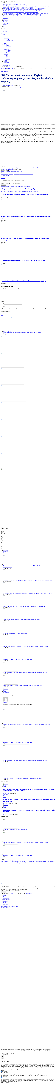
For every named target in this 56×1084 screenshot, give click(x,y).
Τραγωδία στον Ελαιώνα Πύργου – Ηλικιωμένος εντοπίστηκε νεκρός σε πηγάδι (20, 12)
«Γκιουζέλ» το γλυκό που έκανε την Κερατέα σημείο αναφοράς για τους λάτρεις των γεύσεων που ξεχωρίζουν (28, 580)
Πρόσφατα (5, 551)
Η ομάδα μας (6, 898)
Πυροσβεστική (51, 861)
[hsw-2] (13, 418)
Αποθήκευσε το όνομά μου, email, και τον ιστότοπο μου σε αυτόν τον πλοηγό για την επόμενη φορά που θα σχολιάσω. (28, 308)
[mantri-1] (12, 452)
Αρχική (4, 895)
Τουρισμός (8, 48)
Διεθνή (5, 61)
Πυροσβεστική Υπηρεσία (5, 862)
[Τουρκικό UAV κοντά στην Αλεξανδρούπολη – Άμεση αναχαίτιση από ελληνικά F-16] (14, 257)
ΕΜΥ (3, 168)
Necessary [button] (3, 1070)
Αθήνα (5, 861)
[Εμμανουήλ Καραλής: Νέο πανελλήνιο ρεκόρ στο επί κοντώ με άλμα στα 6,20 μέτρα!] (14, 278)
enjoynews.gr (13, 893)
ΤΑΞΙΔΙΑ (5, 44)
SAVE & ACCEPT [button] (5, 1082)
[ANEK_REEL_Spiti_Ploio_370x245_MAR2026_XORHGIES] (12, 467)
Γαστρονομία (9, 57)
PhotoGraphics (29, 893)
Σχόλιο (2, 298)
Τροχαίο (19, 863)
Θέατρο (7, 52)
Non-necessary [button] (4, 1076)
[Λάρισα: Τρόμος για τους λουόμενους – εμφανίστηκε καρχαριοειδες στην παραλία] (10, 617)
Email (2, 303)
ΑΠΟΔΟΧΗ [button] (12, 1053)
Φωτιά (22, 863)
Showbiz (8, 56)
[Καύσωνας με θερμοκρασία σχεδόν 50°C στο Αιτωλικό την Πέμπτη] (10, 658)
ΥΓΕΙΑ (5, 43)
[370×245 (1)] (13, 401)
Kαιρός (2, 861)
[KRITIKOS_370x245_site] (13, 352)
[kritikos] (12, 367)
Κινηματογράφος (9, 40)
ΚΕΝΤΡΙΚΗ (3, 68)
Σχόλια (4, 552)
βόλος (26, 862)
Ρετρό (7, 39)
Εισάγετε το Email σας (5, 183)
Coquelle (5, 702)
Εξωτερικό (8, 46)
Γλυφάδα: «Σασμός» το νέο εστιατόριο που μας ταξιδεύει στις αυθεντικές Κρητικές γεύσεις (24, 606)
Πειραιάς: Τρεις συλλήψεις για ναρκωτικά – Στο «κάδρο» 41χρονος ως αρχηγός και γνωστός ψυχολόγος (26, 5)
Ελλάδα (7, 45)
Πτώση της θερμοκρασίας (12, 168)
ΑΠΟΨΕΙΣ (6, 41)
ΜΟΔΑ (7, 55)
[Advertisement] (28, 156)
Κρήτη (31, 861)
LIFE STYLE (6, 54)
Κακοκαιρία (24, 861)
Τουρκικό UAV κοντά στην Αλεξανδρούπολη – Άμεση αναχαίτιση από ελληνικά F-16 (22, 14)
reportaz (11, 85)
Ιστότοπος (3, 306)
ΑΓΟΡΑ (8, 59)
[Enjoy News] (4, 28)
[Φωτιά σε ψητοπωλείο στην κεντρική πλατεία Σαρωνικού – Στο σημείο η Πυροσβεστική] (10, 684)
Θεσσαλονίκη (18, 861)
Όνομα (2, 301)
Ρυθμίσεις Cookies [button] (5, 1053)
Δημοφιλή (5, 550)
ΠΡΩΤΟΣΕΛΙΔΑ (10, 68)
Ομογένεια (6, 62)
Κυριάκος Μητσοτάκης (38, 861)
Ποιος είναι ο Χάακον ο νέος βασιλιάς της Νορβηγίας (14, 4)
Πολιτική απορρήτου (7, 899)
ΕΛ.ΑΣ (10, 861)
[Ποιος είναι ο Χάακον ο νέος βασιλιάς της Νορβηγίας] (10, 632)
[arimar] (13, 435)
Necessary (4, 1071)
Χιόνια (37, 168)
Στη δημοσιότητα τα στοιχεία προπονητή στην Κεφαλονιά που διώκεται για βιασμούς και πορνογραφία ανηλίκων (27, 10)
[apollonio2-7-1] (12, 384)
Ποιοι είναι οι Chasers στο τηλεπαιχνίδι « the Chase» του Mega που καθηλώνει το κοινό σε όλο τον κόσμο (27, 593)
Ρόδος (12, 862)
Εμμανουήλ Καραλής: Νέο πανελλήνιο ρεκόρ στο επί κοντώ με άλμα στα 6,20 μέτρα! (22, 15)
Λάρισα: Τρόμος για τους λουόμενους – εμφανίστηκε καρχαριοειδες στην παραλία (21, 619)
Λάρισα (44, 861)
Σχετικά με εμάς (6, 896)
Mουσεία (8, 51)
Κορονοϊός (28, 861)
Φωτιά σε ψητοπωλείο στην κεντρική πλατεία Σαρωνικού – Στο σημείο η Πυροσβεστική (22, 9)
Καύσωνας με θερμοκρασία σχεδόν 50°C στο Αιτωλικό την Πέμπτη (18, 7)
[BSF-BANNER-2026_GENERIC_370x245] (13, 484)
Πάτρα (47, 861)
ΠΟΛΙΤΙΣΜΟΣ (6, 49)
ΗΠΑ (14, 861)
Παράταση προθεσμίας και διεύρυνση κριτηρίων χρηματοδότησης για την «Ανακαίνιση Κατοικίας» (24, 8)
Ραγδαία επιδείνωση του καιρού (27, 168)
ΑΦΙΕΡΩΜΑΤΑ (6, 38)
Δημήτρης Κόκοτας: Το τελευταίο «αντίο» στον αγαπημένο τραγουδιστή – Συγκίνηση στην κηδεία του (25, 13)
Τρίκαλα (15, 862)
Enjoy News (6, 692)
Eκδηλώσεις (8, 50)
